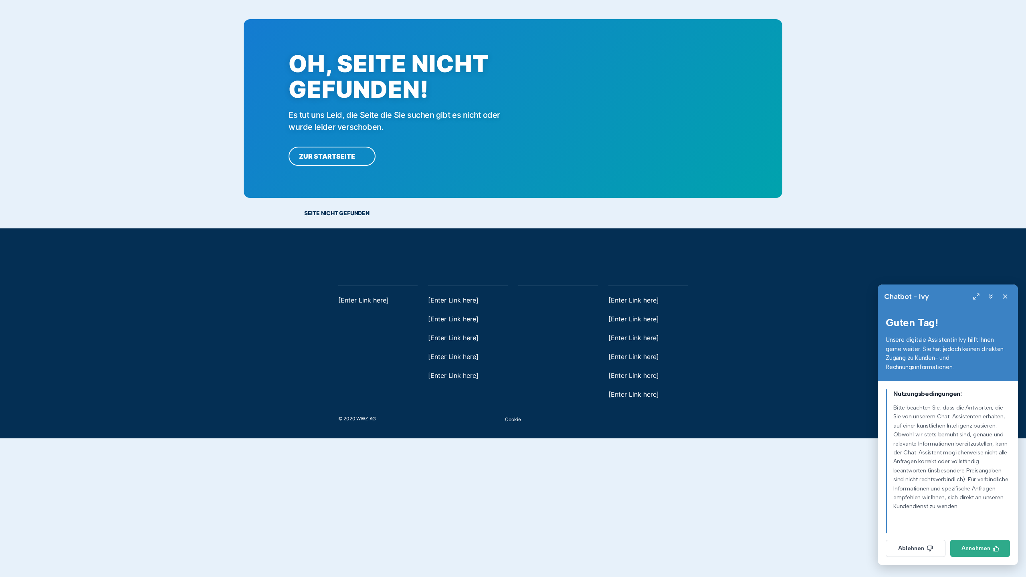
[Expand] (976, 296)
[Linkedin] (669, 418)
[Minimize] (990, 296)
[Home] (358, 254)
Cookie (513, 419)
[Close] (1005, 296)
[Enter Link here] (363, 300)
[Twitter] (684, 418)
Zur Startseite (327, 156)
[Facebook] (655, 418)
